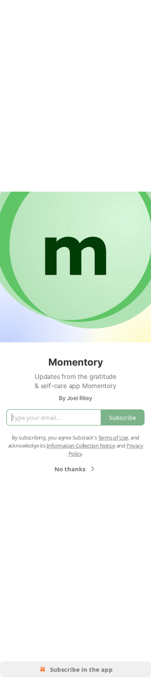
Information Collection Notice (80, 445)
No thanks (69, 469)
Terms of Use (113, 437)
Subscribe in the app (81, 669)
